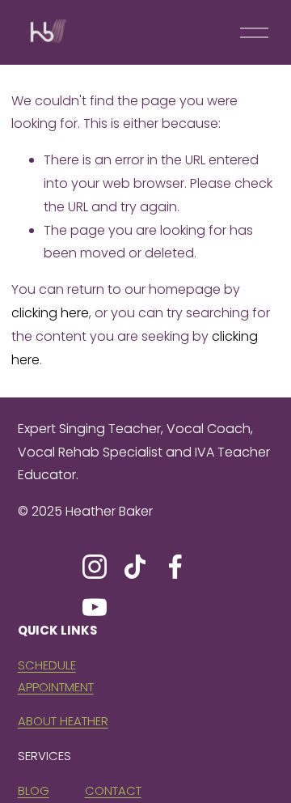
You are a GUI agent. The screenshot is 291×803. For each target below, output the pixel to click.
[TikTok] (135, 567)
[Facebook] (175, 567)
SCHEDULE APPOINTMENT (56, 675)
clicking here (50, 313)
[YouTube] (95, 607)
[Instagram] (95, 567)
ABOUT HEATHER (63, 720)
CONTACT (113, 790)
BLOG (33, 790)
